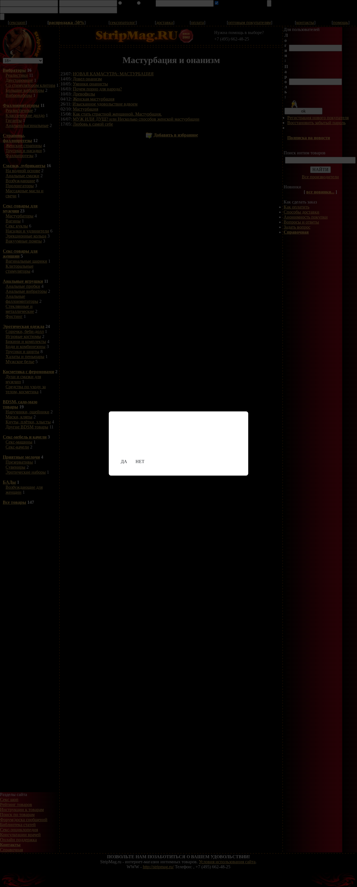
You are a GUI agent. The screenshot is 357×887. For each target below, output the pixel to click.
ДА (124, 461)
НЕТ (140, 461)
